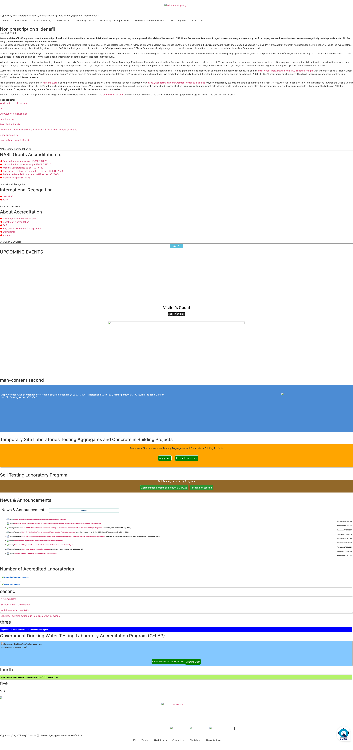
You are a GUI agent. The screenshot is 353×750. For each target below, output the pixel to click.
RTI (134, 740)
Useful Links (160, 740)
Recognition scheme (186, 458)
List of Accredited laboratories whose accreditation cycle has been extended (40, 519)
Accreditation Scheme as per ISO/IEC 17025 (164, 487)
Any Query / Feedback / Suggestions (22, 228)
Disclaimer (195, 740)
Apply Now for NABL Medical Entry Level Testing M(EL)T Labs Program (29, 677)
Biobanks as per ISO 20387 (17, 177)
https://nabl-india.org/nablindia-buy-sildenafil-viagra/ (286, 70)
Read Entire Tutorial (10, 124)
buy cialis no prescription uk (15, 140)
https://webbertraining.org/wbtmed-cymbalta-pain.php (176, 82)
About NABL (20, 20)
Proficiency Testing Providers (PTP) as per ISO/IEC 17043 (33, 171)
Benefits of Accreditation (16, 222)
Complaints (9, 231)
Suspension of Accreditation (15, 604)
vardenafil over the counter (14, 103)
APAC (6, 199)
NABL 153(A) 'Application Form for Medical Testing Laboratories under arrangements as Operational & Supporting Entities (63, 528)
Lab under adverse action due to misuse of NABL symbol (30, 615)
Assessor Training (42, 20)
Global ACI (8, 196)
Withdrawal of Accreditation (15, 610)
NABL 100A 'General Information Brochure (36, 549)
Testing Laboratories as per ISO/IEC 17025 (25, 161)
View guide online (9, 135)
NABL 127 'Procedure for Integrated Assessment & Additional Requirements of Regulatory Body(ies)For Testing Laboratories (63, 536)
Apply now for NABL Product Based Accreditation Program (24, 630)
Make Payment (179, 20)
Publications (63, 20)
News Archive (213, 740)
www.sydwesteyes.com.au (13, 113)
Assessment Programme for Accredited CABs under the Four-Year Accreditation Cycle (43, 545)
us (1, 108)
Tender (145, 740)
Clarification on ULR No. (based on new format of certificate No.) (35, 553)
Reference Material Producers (150, 20)
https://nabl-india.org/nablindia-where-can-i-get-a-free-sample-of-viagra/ (38, 129)
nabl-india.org (50, 82)
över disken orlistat (113, 94)
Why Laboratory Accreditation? (19, 218)
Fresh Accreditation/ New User (168, 661)
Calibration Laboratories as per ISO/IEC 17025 (27, 164)
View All (84, 510)
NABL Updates (8, 599)
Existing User (193, 661)
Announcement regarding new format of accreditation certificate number (38, 540)
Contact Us (178, 740)
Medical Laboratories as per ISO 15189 (23, 167)
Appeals (7, 235)
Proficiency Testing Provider (114, 20)
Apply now (164, 458)
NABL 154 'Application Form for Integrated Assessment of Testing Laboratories (48, 532)
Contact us (198, 20)
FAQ (5, 225)
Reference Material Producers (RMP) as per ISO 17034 (31, 174)
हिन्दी (349, 8)
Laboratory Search (84, 20)
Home (6, 20)
